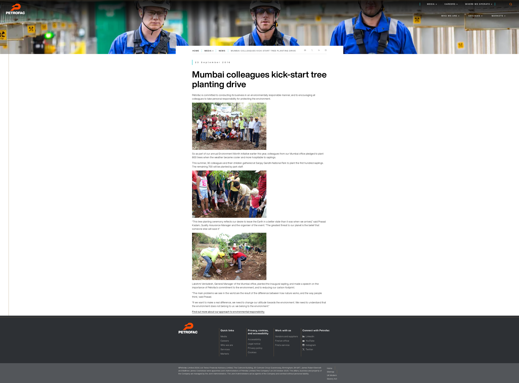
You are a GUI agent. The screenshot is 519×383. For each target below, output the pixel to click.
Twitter (309, 349)
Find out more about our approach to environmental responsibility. (228, 311)
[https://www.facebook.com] (326, 50)
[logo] (18, 10)
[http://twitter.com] (312, 50)
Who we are (449, 15)
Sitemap (330, 371)
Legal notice (254, 343)
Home (195, 50)
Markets (497, 15)
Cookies (252, 352)
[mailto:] (305, 50)
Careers (450, 4)
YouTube (310, 340)
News (222, 50)
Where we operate (477, 4)
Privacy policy (255, 348)
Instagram (311, 345)
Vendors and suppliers (286, 336)
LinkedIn (310, 336)
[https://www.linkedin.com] (319, 50)
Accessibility (254, 339)
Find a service (282, 345)
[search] (511, 5)
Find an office (282, 340)
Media (431, 4)
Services (474, 15)
